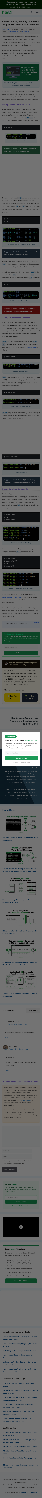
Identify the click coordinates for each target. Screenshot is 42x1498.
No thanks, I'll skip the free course (21, 762)
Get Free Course (21, 758)
